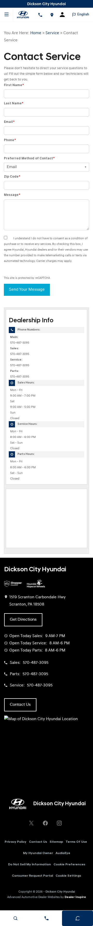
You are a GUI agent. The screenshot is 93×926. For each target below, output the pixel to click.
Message (12, 195)
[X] (31, 823)
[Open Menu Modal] (6, 15)
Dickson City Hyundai (60, 891)
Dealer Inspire (75, 897)
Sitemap (56, 842)
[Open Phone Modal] (40, 15)
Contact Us (38, 842)
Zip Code (12, 176)
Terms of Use (76, 842)
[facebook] (45, 823)
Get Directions (23, 620)
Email (9, 122)
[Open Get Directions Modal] (52, 15)
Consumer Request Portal (32, 875)
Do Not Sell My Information (29, 864)
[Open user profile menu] (64, 14)
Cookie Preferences (69, 864)
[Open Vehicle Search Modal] (15, 918)
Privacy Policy (15, 842)
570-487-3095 (19, 342)
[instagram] (59, 823)
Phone (10, 140)
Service (52, 33)
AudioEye (63, 853)
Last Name (13, 103)
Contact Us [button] (20, 705)
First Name (14, 85)
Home (35, 33)
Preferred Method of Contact (29, 158)
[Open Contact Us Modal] (46, 918)
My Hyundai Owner (38, 853)
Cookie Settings (68, 875)
